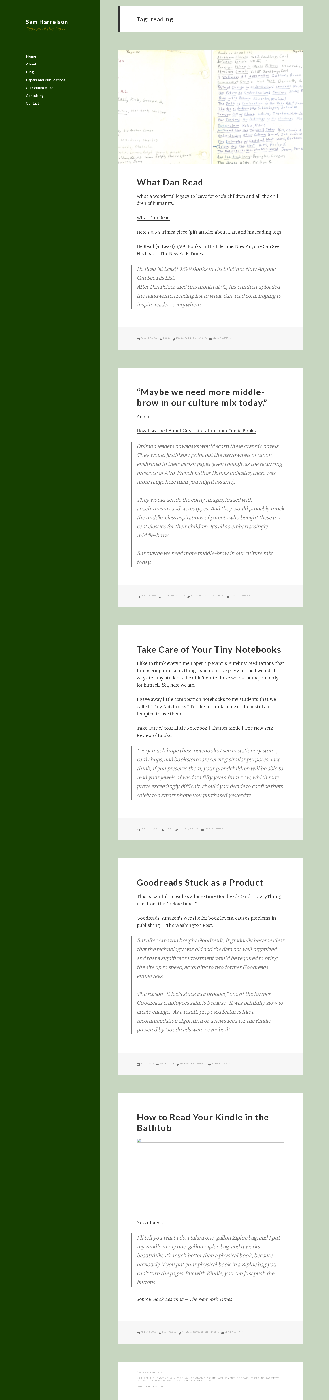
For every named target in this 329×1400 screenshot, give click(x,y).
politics (209, 595)
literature (197, 595)
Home (31, 56)
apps (193, 1063)
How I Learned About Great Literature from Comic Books (196, 430)
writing (194, 829)
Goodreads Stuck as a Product (200, 882)
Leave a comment (223, 338)
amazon (184, 1063)
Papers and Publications (45, 80)
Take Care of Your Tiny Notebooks (209, 649)
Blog (30, 72)
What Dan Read (170, 182)
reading (202, 338)
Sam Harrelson (47, 21)
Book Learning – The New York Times (192, 1299)
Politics (180, 595)
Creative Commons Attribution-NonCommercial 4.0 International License (208, 1379)
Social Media (167, 1063)
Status (169, 829)
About (31, 64)
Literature (168, 595)
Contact (32, 103)
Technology (169, 1332)
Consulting (35, 95)
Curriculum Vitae (40, 87)
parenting (190, 338)
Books (166, 338)
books (179, 338)
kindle (205, 1332)
